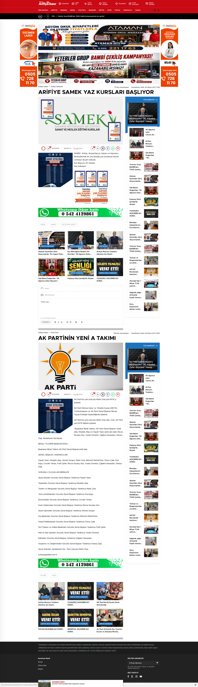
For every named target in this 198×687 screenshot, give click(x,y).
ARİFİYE (54, 10)
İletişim (40, 669)
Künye (40, 662)
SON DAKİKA (43, 10)
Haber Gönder (152, 3)
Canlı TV (77, 3)
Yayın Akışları (105, 3)
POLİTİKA (82, 10)
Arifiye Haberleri (57, 86)
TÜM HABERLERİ (148, 99)
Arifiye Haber (43, 86)
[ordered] (67, 322)
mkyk (54, 575)
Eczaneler (122, 3)
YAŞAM (137, 10)
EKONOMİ (92, 10)
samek (53, 224)
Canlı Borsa (90, 3)
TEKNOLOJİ (127, 10)
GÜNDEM (63, 10)
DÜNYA (117, 10)
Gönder (46, 322)
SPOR (109, 10)
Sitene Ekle (42, 665)
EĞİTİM (101, 10)
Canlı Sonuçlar (135, 3)
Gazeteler (65, 3)
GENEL (72, 10)
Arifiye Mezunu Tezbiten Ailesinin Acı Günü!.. (74, 16)
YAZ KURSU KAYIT (69, 224)
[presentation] (44, 16)
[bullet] (70, 322)
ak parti (43, 575)
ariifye (43, 224)
